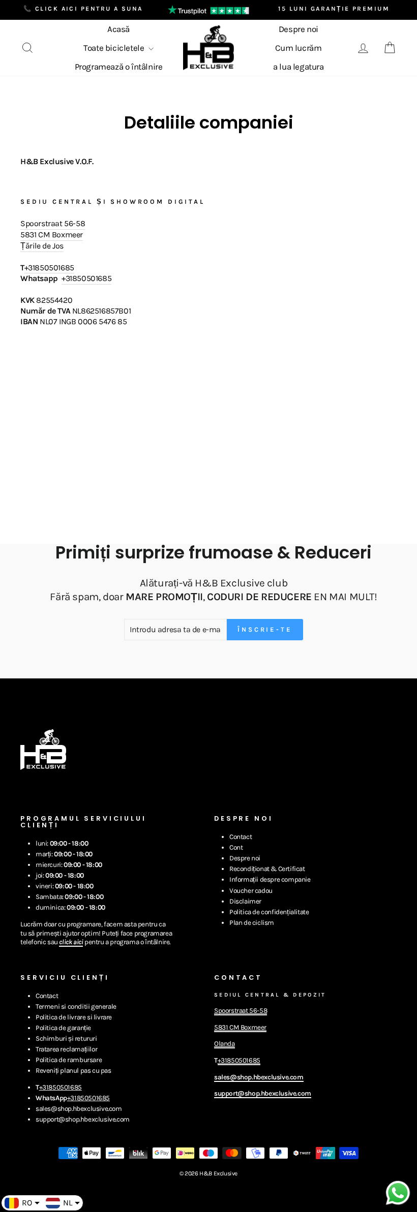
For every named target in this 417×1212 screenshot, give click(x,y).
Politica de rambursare (69, 1060)
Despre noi (298, 29)
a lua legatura (298, 66)
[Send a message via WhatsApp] (398, 1193)
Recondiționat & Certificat (267, 869)
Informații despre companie (270, 879)
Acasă (118, 29)
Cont (236, 847)
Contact (240, 837)
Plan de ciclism (251, 922)
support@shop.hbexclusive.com (83, 1119)
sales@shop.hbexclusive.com (79, 1108)
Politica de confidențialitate (269, 912)
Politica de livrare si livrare (74, 1017)
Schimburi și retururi (66, 1038)
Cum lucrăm (298, 48)
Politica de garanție (63, 1028)
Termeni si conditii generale (76, 1006)
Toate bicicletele (114, 48)
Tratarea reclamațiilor (66, 1049)
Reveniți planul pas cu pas (73, 1070)
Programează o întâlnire (119, 66)
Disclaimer (245, 901)
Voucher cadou (251, 890)
